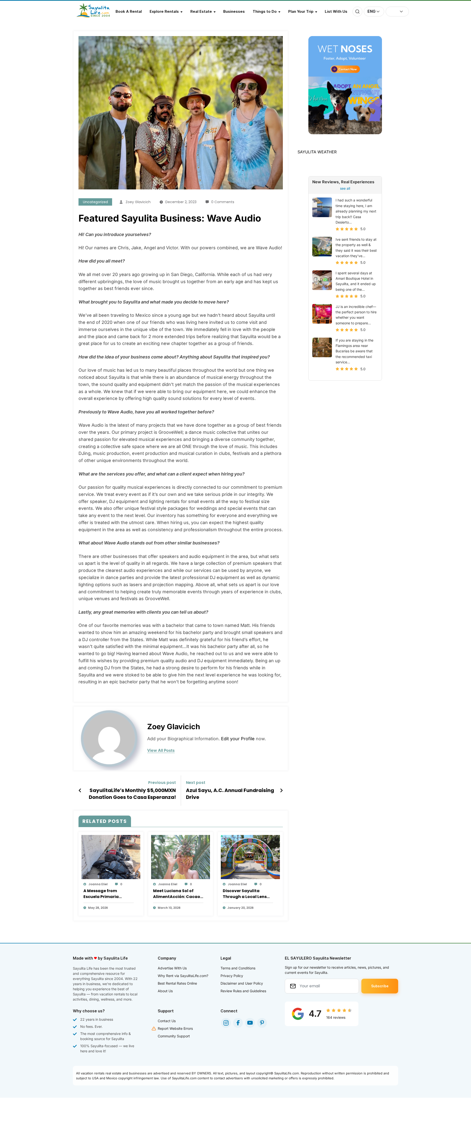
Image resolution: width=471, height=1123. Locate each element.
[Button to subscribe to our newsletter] (379, 986)
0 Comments (222, 201)
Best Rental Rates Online (177, 983)
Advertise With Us (172, 968)
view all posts (161, 750)
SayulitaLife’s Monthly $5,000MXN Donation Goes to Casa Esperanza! (132, 794)
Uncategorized (95, 201)
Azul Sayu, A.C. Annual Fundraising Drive (230, 794)
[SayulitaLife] (96, 16)
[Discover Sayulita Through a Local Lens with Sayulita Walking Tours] (250, 856)
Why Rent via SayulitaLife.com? (183, 976)
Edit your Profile (238, 738)
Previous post (162, 782)
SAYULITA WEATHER (317, 151)
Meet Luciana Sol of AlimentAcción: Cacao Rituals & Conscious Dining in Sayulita (176, 894)
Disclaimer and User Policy (242, 983)
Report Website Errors (175, 1028)
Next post (195, 782)
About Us (165, 991)
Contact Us (167, 1021)
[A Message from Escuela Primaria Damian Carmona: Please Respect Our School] (110, 856)
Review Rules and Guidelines (243, 991)
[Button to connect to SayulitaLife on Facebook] (238, 1023)
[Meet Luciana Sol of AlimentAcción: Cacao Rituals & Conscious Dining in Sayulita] (180, 856)
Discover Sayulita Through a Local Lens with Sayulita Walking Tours (246, 894)
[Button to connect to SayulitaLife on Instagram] (226, 1023)
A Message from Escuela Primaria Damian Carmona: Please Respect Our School (103, 894)
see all (345, 188)
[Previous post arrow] (80, 790)
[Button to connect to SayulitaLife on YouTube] (250, 1023)
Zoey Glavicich (138, 201)
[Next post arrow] (281, 790)
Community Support (174, 1036)
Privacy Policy (232, 976)
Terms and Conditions (238, 968)
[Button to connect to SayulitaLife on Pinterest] (262, 1023)
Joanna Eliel (98, 884)
